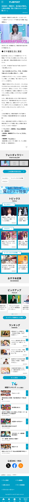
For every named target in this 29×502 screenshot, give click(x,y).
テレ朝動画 (19, 480)
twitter (8, 465)
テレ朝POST (14, 2)
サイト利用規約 (21, 485)
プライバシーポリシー (8, 489)
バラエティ (5, 181)
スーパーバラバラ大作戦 (17, 178)
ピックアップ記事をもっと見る (14, 317)
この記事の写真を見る (14, 171)
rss (20, 465)
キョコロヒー (5, 178)
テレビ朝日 (6, 480)
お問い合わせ (6, 485)
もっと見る (14, 378)
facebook (14, 465)
